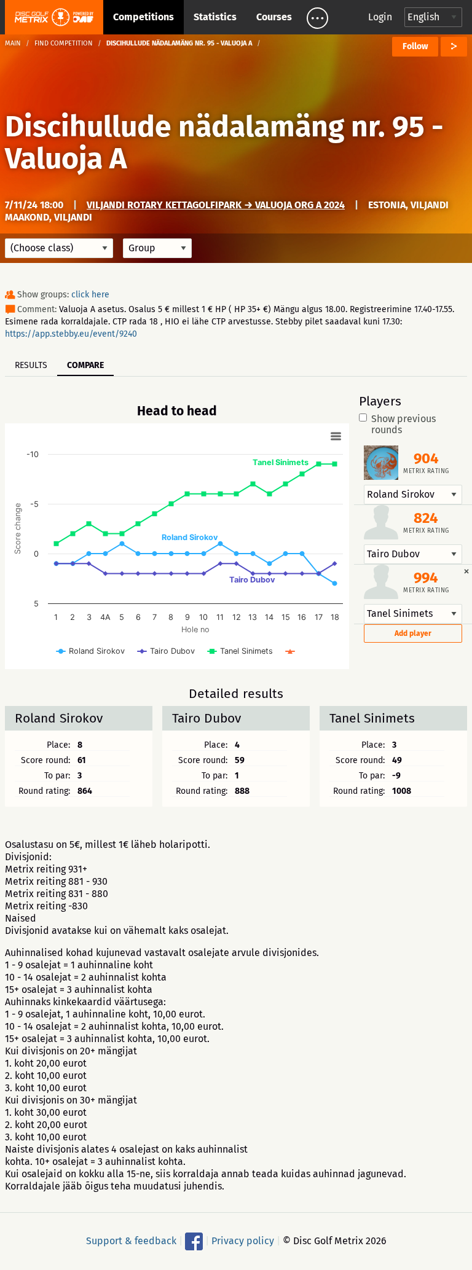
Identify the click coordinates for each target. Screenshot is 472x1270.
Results (31, 365)
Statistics (215, 17)
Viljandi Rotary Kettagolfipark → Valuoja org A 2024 (216, 205)
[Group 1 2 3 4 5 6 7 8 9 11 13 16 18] (157, 248)
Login (380, 17)
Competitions (143, 17)
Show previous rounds (403, 425)
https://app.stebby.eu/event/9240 (71, 334)
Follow (415, 46)
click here (90, 294)
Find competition (63, 43)
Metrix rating (426, 471)
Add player (413, 633)
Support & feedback (131, 1241)
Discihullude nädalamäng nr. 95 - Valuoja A (224, 142)
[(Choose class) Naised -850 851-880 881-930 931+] (59, 248)
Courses (274, 17)
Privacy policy (242, 1241)
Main (13, 43)
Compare (85, 365)
